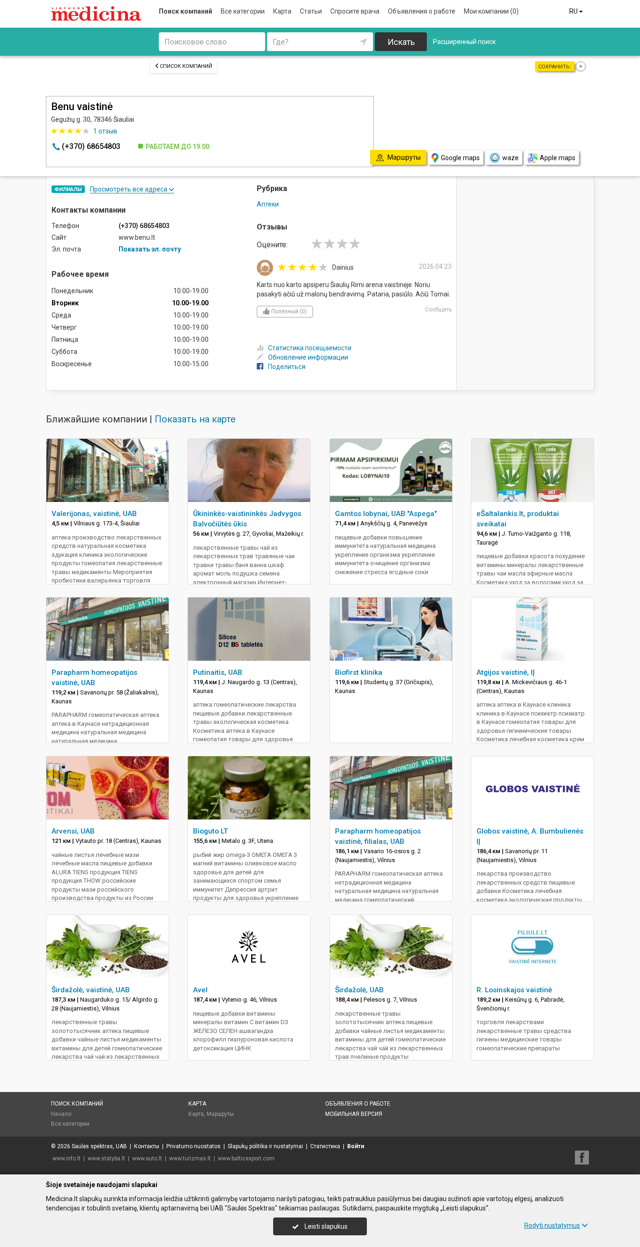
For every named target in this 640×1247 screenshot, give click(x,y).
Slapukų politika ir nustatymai (265, 1146)
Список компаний (186, 66)
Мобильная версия (353, 1114)
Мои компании (491, 11)
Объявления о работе (421, 11)
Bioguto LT (210, 831)
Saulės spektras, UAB (99, 1146)
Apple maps (557, 158)
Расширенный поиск (464, 41)
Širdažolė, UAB (359, 990)
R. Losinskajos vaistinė (514, 990)
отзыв (105, 131)
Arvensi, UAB (73, 831)
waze (510, 158)
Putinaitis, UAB (217, 672)
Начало (61, 1114)
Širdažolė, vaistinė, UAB (91, 990)
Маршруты (220, 1114)
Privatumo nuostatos (193, 1146)
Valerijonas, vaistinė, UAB (94, 513)
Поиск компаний (185, 11)
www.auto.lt (147, 1158)
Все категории (243, 11)
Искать (401, 42)
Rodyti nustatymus (552, 1225)
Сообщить (438, 309)
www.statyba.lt (106, 1158)
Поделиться (286, 366)
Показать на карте (195, 419)
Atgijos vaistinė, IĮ (505, 672)
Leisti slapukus (325, 1226)
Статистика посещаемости (309, 348)
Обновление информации (308, 357)
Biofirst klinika (358, 672)
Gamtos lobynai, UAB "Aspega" (386, 513)
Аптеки (268, 204)
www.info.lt (66, 1158)
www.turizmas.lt (190, 1158)
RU (574, 11)
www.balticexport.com (246, 1158)
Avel (200, 990)
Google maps (460, 158)
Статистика (325, 1146)
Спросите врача (355, 11)
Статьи (311, 11)
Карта (282, 11)
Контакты (146, 1146)
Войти (355, 1146)
